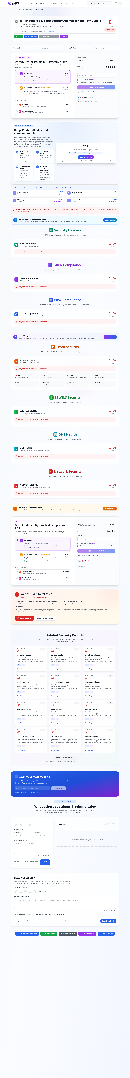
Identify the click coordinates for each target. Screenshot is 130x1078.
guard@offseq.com (93, 3)
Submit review (45, 862)
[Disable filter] (115, 3)
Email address (37, 832)
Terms (88, 79)
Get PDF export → (58, 194)
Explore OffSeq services (45, 618)
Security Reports (27, 9)
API (73, 3)
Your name (17, 832)
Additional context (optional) (22, 896)
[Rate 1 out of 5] (16, 825)
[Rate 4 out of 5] (30, 825)
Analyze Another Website (28, 934)
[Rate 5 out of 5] (35, 825)
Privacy (93, 79)
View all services (28, 612)
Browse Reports (110, 508)
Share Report (87, 934)
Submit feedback (108, 921)
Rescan (20, 36)
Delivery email (81, 71)
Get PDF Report (110, 337)
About (44, 3)
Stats (65, 3)
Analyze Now (60, 788)
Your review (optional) (20, 840)
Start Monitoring (86, 157)
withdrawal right (98, 82)
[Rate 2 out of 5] (21, 825)
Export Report (68, 934)
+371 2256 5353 (106, 3)
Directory (55, 3)
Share (65, 36)
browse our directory (21, 792)
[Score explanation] (114, 26)
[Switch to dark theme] (120, 3)
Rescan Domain (50, 934)
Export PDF (50, 36)
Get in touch (24, 618)
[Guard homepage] (13, 3)
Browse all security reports (65, 757)
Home (35, 3)
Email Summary (32, 36)
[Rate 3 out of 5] (25, 825)
